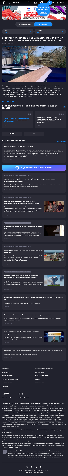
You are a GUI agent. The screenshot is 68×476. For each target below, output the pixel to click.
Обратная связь (39, 372)
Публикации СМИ (39, 382)
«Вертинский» (19, 422)
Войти (62, 2)
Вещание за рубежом (24, 397)
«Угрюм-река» (50, 421)
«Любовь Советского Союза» (27, 421)
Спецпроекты (5, 372)
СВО (34, 133)
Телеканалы (16, 447)
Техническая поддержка (42, 375)
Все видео (5, 386)
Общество (12, 133)
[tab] (25, 24)
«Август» (16, 421)
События (37, 379)
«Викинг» (57, 421)
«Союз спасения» (41, 421)
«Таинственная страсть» (30, 422)
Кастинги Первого (7, 382)
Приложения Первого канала (10, 379)
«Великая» (11, 422)
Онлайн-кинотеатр (7, 375)
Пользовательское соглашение (44, 368)
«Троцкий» (5, 422)
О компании (5, 368)
